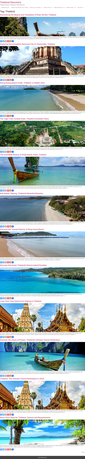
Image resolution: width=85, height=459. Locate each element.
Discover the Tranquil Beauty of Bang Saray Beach (22, 229)
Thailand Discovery (10, 2)
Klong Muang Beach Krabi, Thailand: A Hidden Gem (22, 83)
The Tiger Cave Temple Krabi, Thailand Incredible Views (24, 119)
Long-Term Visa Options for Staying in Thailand (20, 301)
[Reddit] (10, 41)
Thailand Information (58, 7)
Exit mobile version (42, 457)
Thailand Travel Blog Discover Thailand (19, 7)
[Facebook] (1, 41)
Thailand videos (47, 7)
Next (83, 452)
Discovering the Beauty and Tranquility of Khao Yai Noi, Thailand (28, 15)
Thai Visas (79, 7)
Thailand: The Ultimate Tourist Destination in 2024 (22, 379)
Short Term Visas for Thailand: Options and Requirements (25, 417)
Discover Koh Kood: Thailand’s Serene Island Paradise (23, 265)
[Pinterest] (8, 41)
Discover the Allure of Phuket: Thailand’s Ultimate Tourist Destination (30, 340)
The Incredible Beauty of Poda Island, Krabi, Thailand (23, 155)
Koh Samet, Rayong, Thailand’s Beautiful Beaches (21, 193)
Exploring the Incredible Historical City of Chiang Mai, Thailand (27, 44)
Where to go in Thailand (35, 7)
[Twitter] (3, 41)
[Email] (6, 41)
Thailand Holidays (70, 7)
